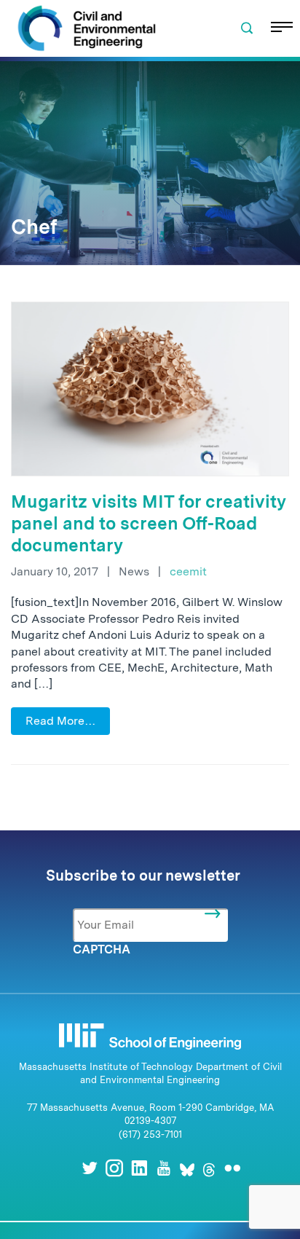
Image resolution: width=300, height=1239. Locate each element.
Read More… (60, 721)
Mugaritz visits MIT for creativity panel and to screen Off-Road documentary (148, 523)
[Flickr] (232, 1168)
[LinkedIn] (139, 1168)
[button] (247, 28)
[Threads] (209, 1168)
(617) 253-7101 (150, 1134)
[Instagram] (114, 1168)
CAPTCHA (101, 949)
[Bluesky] (187, 1168)
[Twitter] (89, 1168)
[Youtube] (164, 1168)
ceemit (188, 571)
